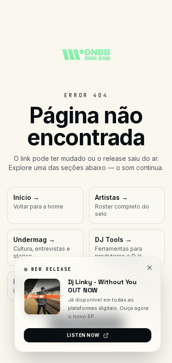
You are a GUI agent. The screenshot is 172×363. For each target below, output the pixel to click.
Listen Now (83, 335)
